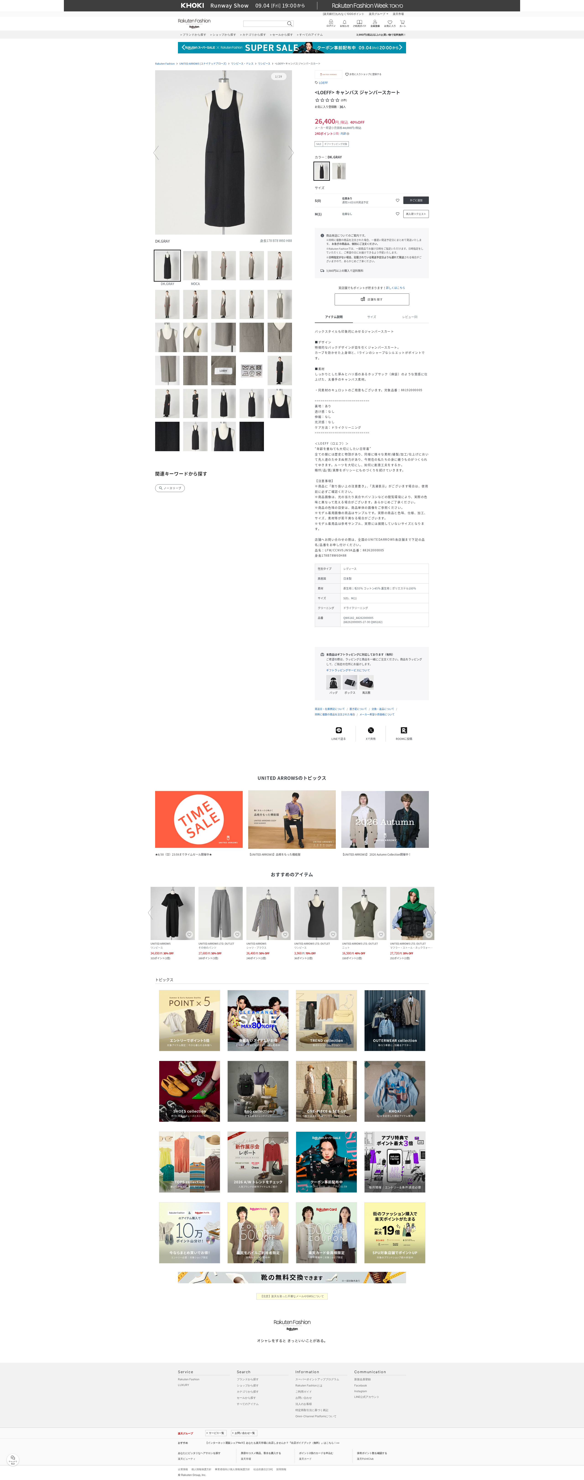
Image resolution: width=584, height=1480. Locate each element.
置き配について (358, 709)
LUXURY (183, 1385)
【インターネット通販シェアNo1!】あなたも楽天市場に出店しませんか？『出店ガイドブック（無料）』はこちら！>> (272, 1442)
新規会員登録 (362, 1379)
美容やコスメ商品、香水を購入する (261, 1453)
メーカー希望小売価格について (377, 714)
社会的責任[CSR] (263, 1469)
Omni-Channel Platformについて (315, 1416)
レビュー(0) (409, 316)
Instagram (360, 1391)
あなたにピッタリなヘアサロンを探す (199, 1453)
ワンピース (264, 63)
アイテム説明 (334, 316)
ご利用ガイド (303, 1391)
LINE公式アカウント (366, 1397)
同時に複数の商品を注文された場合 (335, 714)
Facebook (360, 1385)
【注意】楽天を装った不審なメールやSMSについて (292, 1296)
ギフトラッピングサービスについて (348, 670)
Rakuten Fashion (165, 63)
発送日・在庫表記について (330, 709)
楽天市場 (398, 14)
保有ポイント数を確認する (372, 1453)
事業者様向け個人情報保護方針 (232, 1469)
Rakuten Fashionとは (308, 1385)
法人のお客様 (303, 1404)
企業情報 (183, 1469)
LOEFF (323, 83)
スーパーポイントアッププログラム (317, 1379)
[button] (223, 153)
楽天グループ (377, 14)
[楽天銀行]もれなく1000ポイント (343, 14)
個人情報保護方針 (201, 1469)
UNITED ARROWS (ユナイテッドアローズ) (203, 63)
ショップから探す (248, 1385)
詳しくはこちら (395, 288)
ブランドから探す (248, 1379)
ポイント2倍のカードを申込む (316, 1453)
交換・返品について (383, 709)
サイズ (371, 316)
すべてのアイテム (248, 1404)
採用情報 (281, 1469)
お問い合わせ (303, 1397)
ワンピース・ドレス (242, 63)
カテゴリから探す (248, 1391)
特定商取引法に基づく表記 (311, 1410)
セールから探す (246, 1397)
